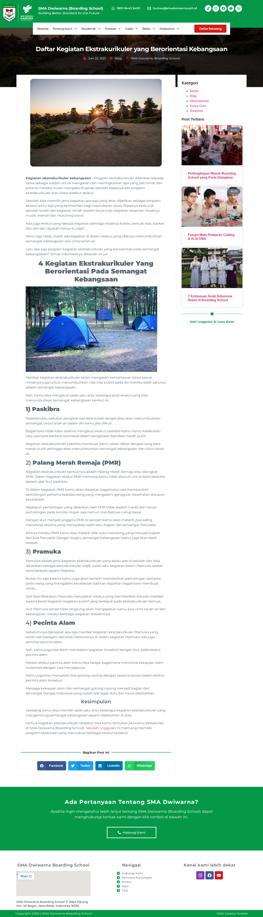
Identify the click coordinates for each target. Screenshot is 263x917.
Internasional (199, 101)
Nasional (196, 111)
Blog (118, 58)
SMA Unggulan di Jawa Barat (212, 322)
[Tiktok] (208, 8)
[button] (238, 8)
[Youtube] (231, 8)
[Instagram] (215, 8)
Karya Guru (198, 106)
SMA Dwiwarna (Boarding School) (70, 8)
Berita (194, 91)
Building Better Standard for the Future (68, 13)
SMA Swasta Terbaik (232, 913)
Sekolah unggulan (101, 728)
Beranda (42, 29)
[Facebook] (223, 8)
